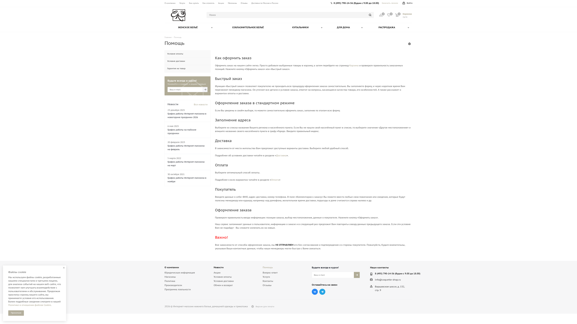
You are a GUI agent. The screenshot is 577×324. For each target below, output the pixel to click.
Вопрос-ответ (270, 272)
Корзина (354, 65)
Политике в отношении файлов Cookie (29, 305)
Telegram (322, 292)
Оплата (275, 179)
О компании (172, 267)
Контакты (268, 281)
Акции (217, 272)
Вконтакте (315, 292)
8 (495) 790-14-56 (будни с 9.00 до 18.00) (397, 273)
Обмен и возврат (223, 285)
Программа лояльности (178, 289)
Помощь (268, 267)
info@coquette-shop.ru (388, 279)
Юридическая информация (180, 272)
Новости (219, 267)
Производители (173, 285)
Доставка (281, 155)
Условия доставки (224, 281)
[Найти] (370, 15)
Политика (170, 281)
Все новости (201, 104)
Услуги (266, 276)
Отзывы (267, 285)
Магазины (170, 276)
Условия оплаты (223, 276)
